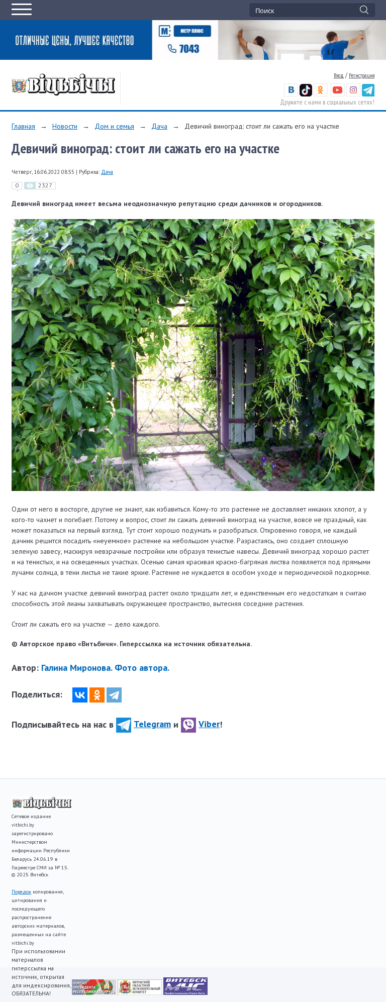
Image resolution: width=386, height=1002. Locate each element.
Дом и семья (114, 126)
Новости (64, 126)
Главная (23, 126)
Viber (209, 724)
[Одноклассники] (97, 695)
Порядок (21, 891)
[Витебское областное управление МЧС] (185, 992)
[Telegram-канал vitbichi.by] (368, 94)
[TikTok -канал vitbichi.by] (306, 94)
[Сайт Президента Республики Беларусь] (95, 992)
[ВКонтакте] (79, 695)
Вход (339, 75)
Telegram (152, 724)
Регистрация (361, 75)
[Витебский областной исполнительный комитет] (140, 992)
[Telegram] (114, 695)
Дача (159, 126)
